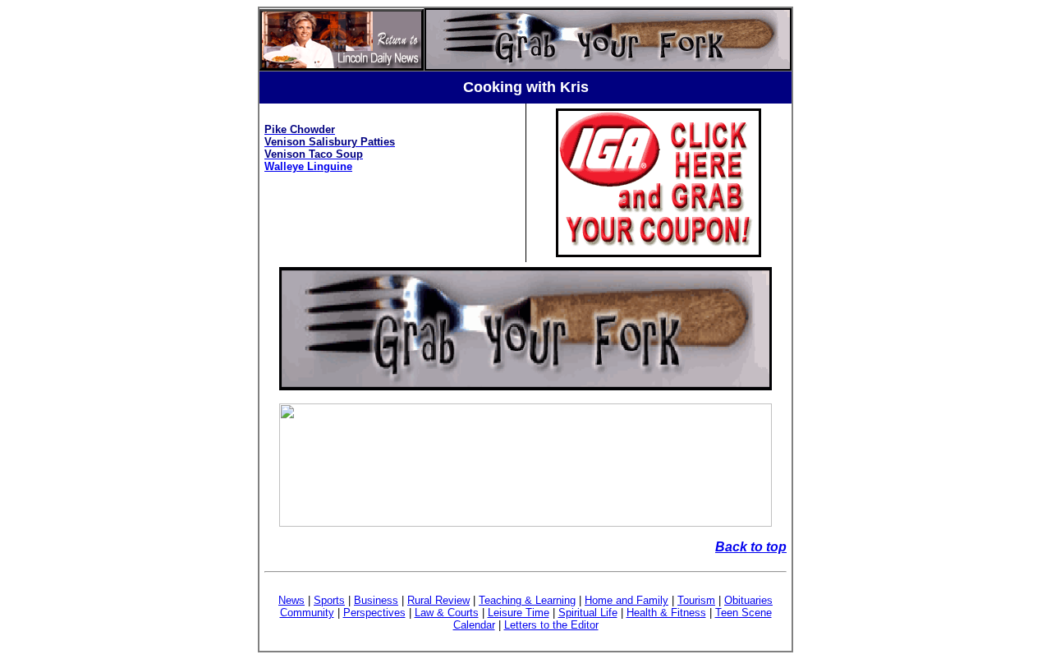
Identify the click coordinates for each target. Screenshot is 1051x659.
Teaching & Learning (527, 600)
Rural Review (438, 600)
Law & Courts (447, 612)
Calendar (474, 625)
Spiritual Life (587, 612)
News (291, 600)
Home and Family (626, 600)
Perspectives (374, 612)
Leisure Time (518, 612)
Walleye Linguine (308, 166)
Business (376, 600)
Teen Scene (743, 612)
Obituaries (748, 600)
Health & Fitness (666, 612)
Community (307, 612)
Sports (329, 600)
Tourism (696, 600)
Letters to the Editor (551, 625)
